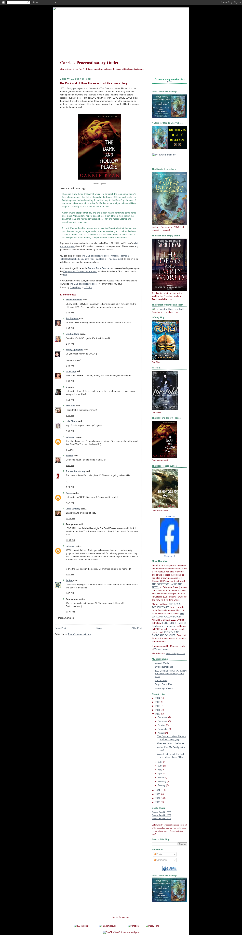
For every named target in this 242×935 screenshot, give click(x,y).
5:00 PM (70, 465)
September (163, 729)
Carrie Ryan (170, 516)
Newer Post (60, 628)
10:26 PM (70, 612)
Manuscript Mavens (164, 688)
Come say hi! (169, 556)
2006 (158, 802)
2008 (158, 794)
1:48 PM (70, 366)
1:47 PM (70, 344)
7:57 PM (70, 503)
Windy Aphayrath (74, 350)
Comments (161, 860)
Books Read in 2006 (161, 812)
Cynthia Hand (72, 334)
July (160, 762)
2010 (158, 714)
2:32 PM (70, 415)
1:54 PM (70, 400)
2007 (158, 798)
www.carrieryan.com (175, 653)
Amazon (115, 256)
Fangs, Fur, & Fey (163, 684)
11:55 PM (70, 540)
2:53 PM (70, 431)
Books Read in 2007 (161, 815)
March (161, 778)
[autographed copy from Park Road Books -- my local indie (94, 259)
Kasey (69, 493)
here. (169, 82)
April (160, 774)
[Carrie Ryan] (169, 553)
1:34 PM (70, 313)
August (161, 733)
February (162, 782)
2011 (158, 710)
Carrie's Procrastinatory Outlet (89, 62)
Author (69, 580)
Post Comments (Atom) (79, 634)
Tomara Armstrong (75, 471)
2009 (158, 790)
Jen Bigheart (72, 318)
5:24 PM (70, 487)
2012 (158, 706)
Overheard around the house (170, 743)
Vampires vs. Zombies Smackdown (80, 271)
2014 (158, 698)
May (160, 770)
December (163, 717)
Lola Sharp (71, 421)
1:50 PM (70, 381)
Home (99, 628)
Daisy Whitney (73, 509)
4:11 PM (70, 450)
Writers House (161, 649)
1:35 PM (70, 328)
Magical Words (162, 663)
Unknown (70, 437)
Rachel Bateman (74, 300)
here (65, 275)
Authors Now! (161, 680)
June (160, 766)
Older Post (137, 628)
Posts (159, 854)
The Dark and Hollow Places (95, 256)
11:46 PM (70, 519)
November (163, 721)
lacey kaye (71, 371)
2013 (158, 702)
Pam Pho (70, 406)
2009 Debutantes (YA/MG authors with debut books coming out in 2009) (171, 674)
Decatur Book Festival (98, 268)
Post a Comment (66, 618)
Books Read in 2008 (161, 818)
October (162, 725)
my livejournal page (164, 667)
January (162, 785)
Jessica (69, 456)
